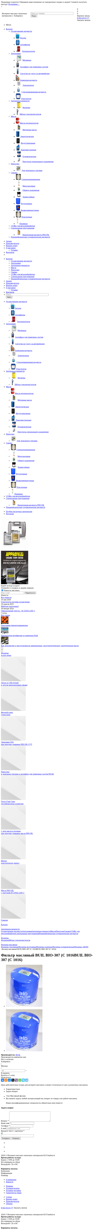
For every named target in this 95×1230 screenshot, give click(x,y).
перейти (47, 1221)
